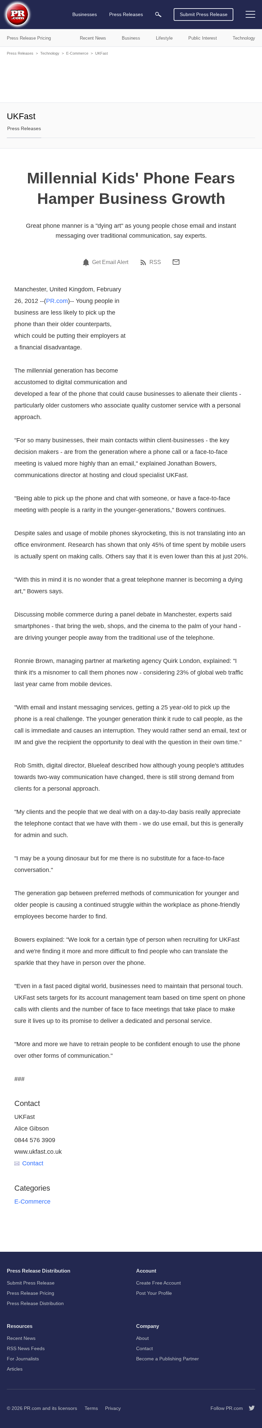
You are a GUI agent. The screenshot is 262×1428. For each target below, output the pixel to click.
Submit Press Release (204, 14)
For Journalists (23, 1358)
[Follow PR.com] (249, 1408)
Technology (49, 53)
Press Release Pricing (30, 1293)
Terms (91, 1408)
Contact (32, 1163)
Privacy (113, 1408)
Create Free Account (158, 1283)
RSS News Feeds (26, 1348)
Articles (15, 1369)
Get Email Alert (110, 262)
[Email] (176, 262)
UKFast (101, 53)
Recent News (21, 1338)
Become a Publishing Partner (167, 1358)
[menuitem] (158, 14)
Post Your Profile (154, 1293)
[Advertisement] (131, 78)
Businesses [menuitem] (84, 14)
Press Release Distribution (35, 1303)
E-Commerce (77, 53)
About (142, 1338)
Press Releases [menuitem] (126, 14)
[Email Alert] (87, 262)
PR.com (57, 300)
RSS (155, 262)
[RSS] (144, 262)
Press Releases (20, 53)
